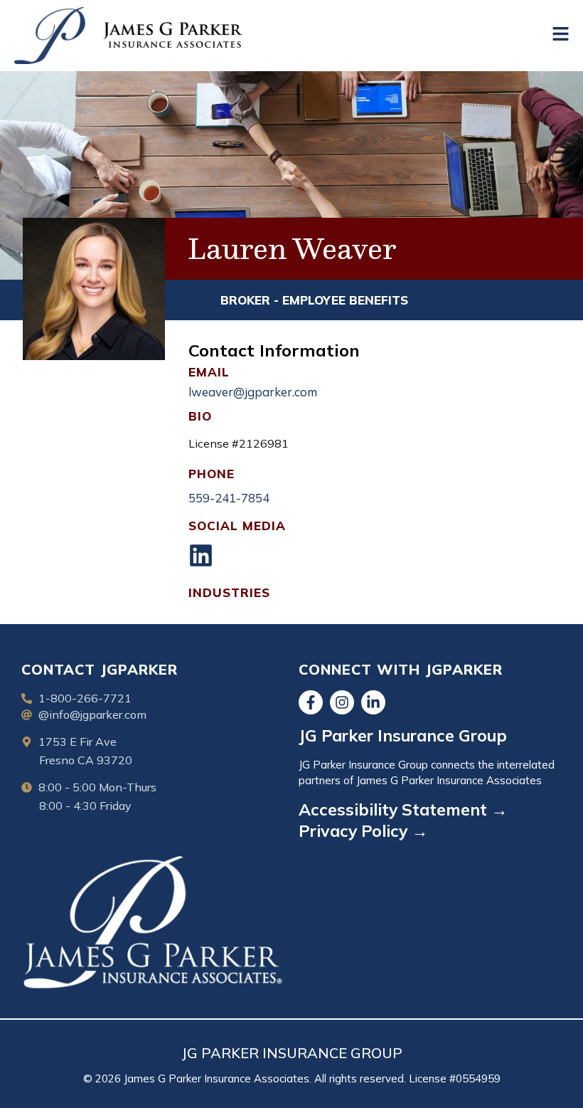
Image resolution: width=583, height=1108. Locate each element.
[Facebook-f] (311, 702)
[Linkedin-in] (373, 702)
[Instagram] (342, 702)
